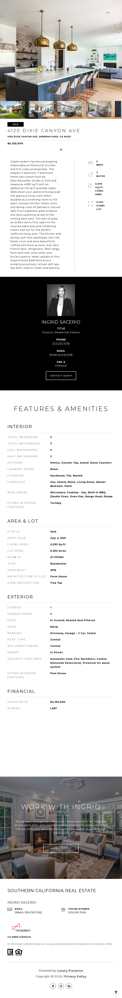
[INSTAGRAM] (61, 986)
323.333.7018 (61, 343)
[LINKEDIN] (69, 986)
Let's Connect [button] (61, 848)
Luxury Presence (70, 970)
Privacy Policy (75, 976)
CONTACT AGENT (61, 375)
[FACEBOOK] (53, 986)
